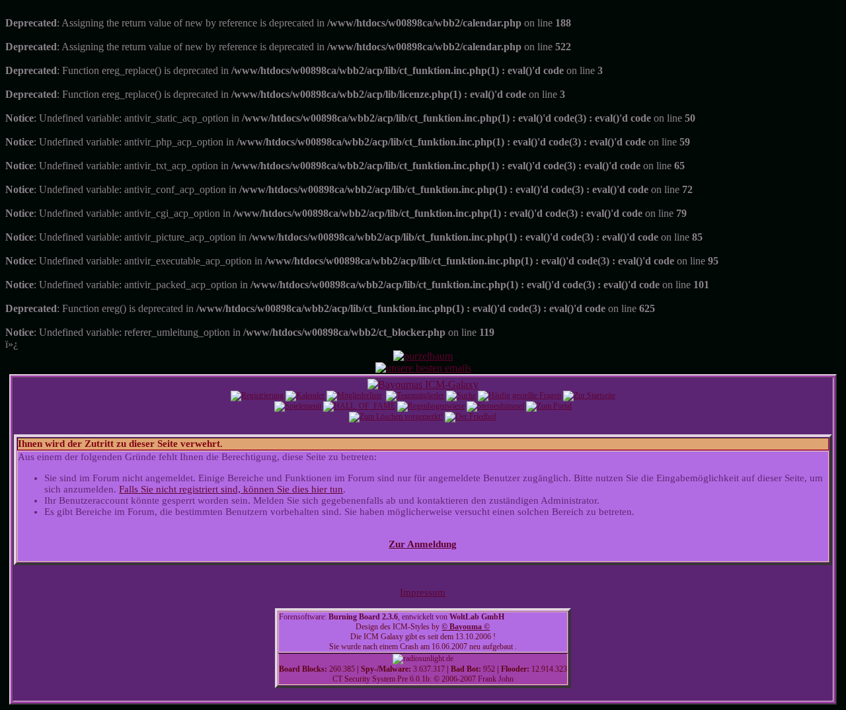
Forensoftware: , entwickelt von (391, 616)
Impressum (422, 592)
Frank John (496, 679)
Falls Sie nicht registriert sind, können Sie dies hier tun (231, 489)
